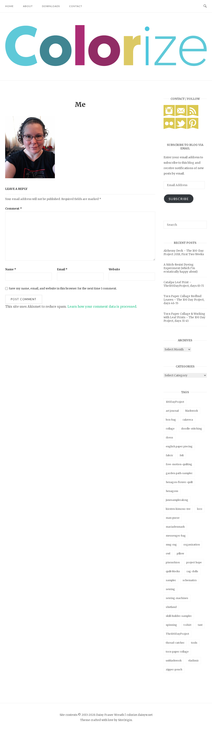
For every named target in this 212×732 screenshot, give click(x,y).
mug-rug (171, 544)
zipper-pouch (174, 669)
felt (182, 455)
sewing (170, 589)
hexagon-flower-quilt (179, 482)
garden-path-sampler (179, 473)
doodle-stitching (191, 428)
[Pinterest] (192, 128)
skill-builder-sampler (179, 615)
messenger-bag (176, 535)
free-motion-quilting (179, 464)
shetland (171, 607)
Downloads (51, 6)
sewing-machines (177, 598)
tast (200, 624)
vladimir (193, 660)
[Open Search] (205, 6)
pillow (180, 553)
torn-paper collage (177, 651)
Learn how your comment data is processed (101, 307)
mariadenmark (175, 526)
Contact (75, 6)
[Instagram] (169, 115)
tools (194, 642)
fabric (169, 455)
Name (10, 269)
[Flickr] (169, 128)
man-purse (172, 517)
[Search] (202, 222)
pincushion (173, 562)
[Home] (106, 65)
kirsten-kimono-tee (178, 508)
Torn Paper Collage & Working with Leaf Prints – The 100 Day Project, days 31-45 (184, 317)
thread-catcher (175, 642)
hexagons (172, 491)
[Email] (181, 115)
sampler (171, 580)
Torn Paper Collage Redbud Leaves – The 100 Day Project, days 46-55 (184, 299)
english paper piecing (179, 446)
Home (9, 6)
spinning (171, 624)
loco (199, 508)
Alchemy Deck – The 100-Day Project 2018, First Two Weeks (184, 252)
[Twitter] (181, 128)
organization (191, 544)
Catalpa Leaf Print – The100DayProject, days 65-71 (184, 284)
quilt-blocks (173, 571)
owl (168, 553)
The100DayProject (177, 633)
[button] (106, 45)
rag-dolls (192, 571)
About (28, 6)
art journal (172, 410)
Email (62, 269)
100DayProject (175, 401)
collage (170, 428)
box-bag (171, 419)
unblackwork (174, 660)
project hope (194, 562)
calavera (188, 419)
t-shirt (187, 624)
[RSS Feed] (192, 115)
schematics (190, 580)
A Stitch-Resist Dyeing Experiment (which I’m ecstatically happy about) (181, 268)
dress (169, 437)
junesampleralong (177, 499)
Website (114, 269)
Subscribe (179, 199)
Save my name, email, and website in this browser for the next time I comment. (63, 288)
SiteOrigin (125, 720)
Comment (13, 208)
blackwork (191, 410)
